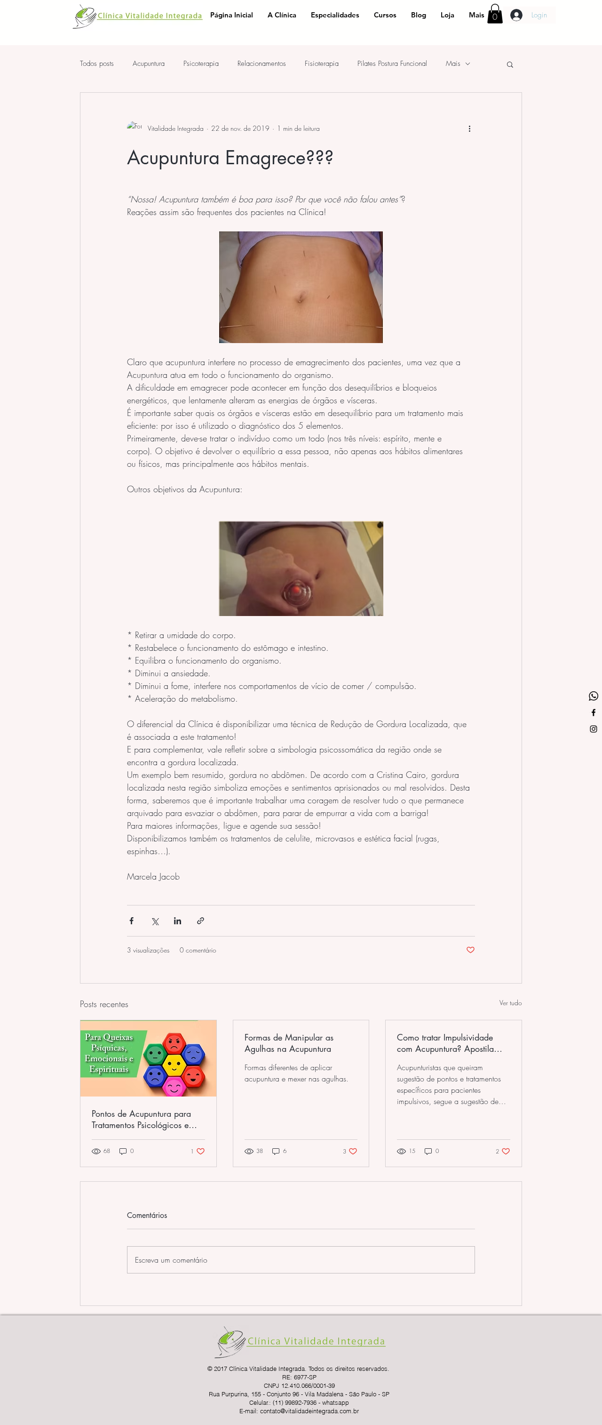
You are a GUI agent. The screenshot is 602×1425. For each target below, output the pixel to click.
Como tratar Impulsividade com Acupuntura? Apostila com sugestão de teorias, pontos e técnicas (445, 1043)
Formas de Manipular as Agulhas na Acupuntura (289, 1043)
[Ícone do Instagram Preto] (593, 729)
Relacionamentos (262, 63)
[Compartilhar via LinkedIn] (177, 920)
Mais (453, 63)
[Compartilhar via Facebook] (131, 920)
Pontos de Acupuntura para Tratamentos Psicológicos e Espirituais (141, 1119)
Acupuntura (149, 63)
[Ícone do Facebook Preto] (593, 712)
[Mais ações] (469, 128)
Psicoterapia (201, 63)
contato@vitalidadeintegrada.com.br (309, 1411)
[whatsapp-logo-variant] (593, 696)
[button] (495, 14)
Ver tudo (510, 1002)
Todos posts (97, 63)
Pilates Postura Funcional (392, 63)
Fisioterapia (322, 63)
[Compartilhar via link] (200, 920)
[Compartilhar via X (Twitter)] (154, 920)
